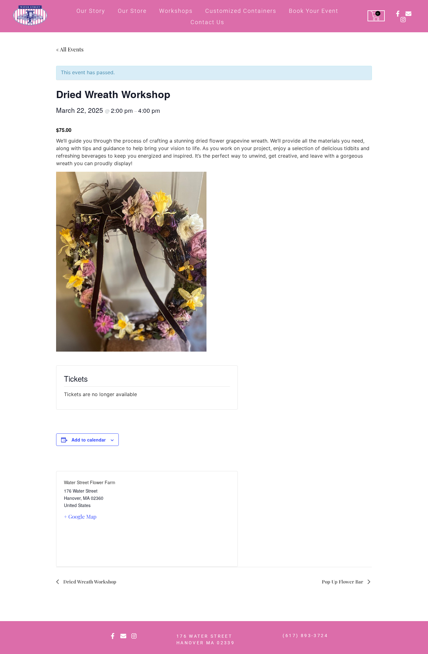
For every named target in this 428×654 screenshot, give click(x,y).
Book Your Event (313, 11)
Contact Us (207, 22)
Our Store (132, 11)
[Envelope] (408, 14)
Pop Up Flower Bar (343, 581)
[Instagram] (403, 20)
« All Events (70, 49)
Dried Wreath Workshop (89, 581)
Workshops (176, 11)
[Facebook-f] (398, 14)
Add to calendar (88, 440)
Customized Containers (240, 11)
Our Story (90, 11)
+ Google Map (80, 516)
